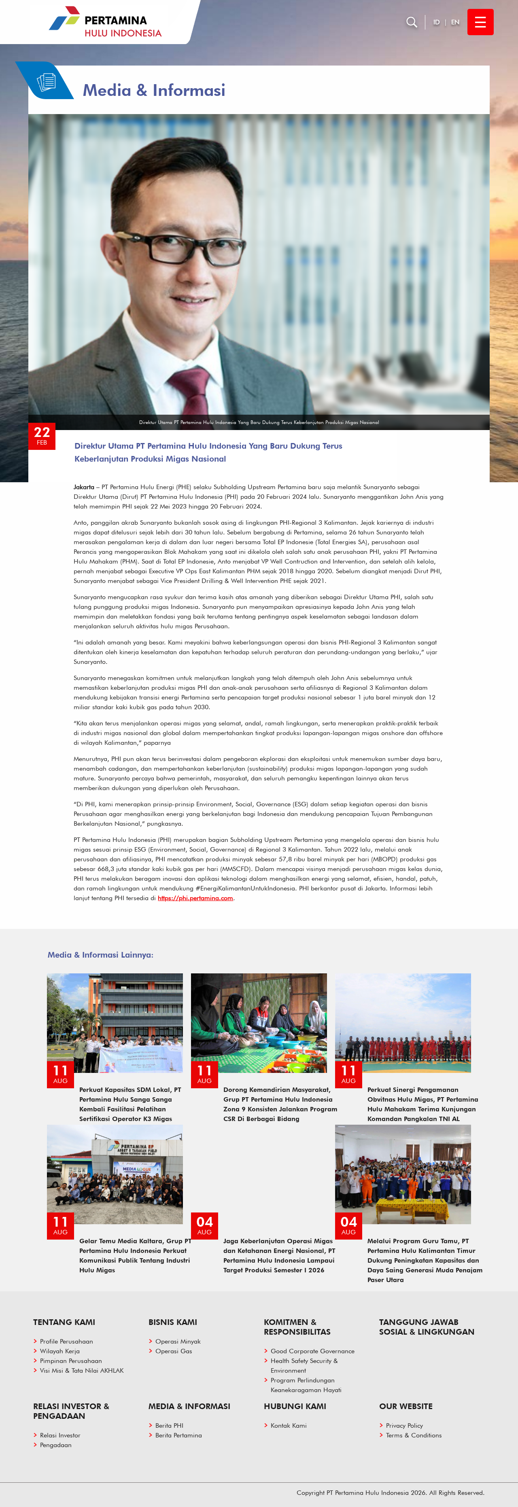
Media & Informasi (189, 1406)
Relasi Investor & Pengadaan (71, 1411)
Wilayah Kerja (60, 1351)
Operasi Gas (173, 1351)
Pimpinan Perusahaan (71, 1361)
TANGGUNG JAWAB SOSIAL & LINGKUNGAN (427, 1327)
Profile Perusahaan (66, 1341)
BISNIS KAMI (173, 1322)
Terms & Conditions (414, 1435)
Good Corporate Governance (313, 1351)
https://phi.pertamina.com (195, 898)
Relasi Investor (60, 1435)
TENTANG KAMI (64, 1322)
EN (455, 22)
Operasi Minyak (178, 1341)
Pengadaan (56, 1445)
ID (436, 22)
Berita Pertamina (178, 1435)
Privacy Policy (404, 1425)
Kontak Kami (289, 1425)
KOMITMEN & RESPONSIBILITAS (297, 1327)
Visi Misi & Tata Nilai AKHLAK (81, 1370)
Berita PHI (169, 1425)
